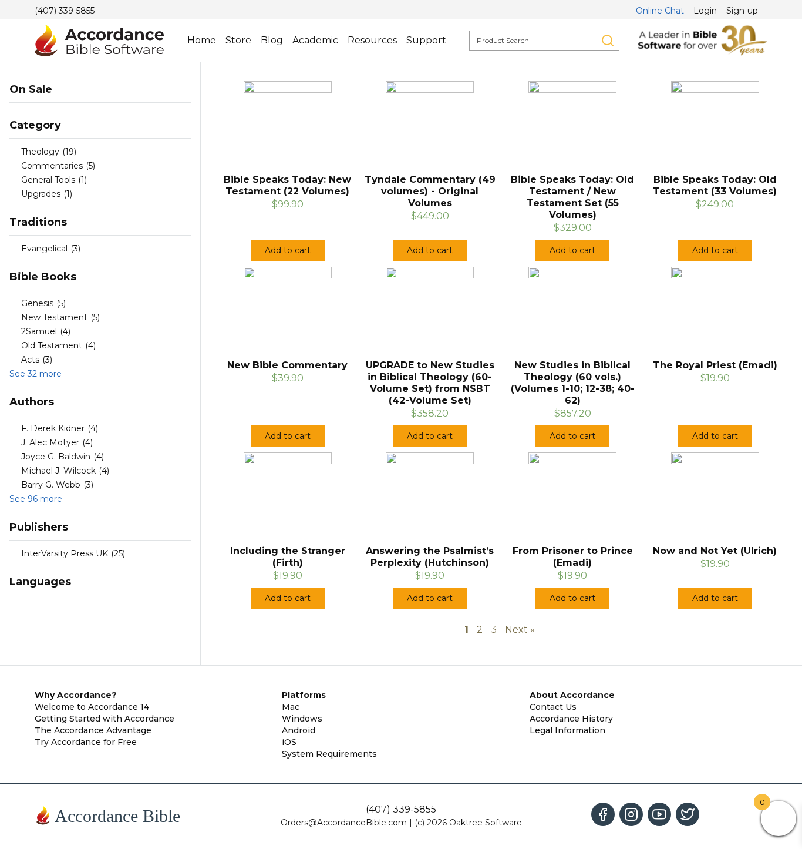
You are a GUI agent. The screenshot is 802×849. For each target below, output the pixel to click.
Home (201, 40)
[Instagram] (631, 814)
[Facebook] (603, 814)
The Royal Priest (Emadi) (715, 365)
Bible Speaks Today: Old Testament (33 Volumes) (715, 185)
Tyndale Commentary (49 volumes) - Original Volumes (430, 191)
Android (298, 730)
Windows (302, 718)
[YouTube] (659, 814)
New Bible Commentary (287, 365)
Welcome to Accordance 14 (92, 707)
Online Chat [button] (660, 10)
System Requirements (329, 754)
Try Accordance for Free (86, 742)
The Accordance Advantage (93, 730)
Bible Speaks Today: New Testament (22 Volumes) (287, 185)
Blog (272, 40)
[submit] (608, 40)
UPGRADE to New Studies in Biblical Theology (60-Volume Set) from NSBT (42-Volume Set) (430, 383)
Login (705, 10)
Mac (290, 707)
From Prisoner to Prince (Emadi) (573, 556)
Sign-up (742, 10)
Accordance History (571, 718)
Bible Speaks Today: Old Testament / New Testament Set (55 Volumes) (572, 197)
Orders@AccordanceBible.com (344, 822)
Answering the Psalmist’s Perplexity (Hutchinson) (430, 556)
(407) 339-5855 (65, 10)
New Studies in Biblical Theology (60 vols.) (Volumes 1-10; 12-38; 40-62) (573, 383)
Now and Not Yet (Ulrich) (715, 550)
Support (426, 40)
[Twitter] (687, 814)
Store (238, 40)
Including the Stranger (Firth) (287, 556)
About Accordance (572, 695)
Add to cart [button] (288, 250)
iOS (289, 742)
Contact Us (553, 707)
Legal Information (567, 730)
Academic (315, 40)
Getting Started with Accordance (104, 718)
